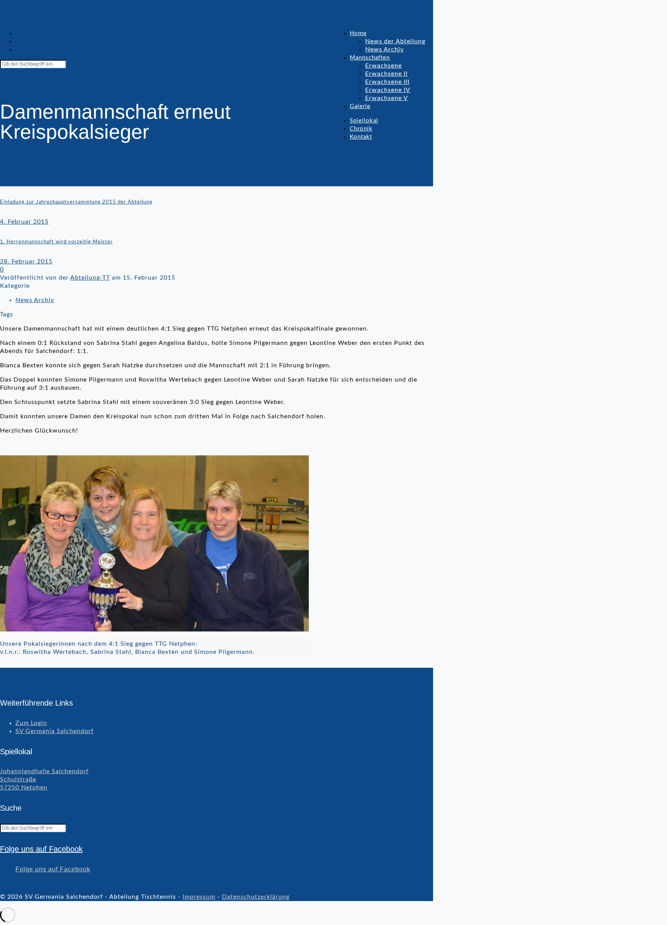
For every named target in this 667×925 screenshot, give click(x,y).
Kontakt (27, 49)
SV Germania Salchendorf (54, 731)
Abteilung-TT (90, 278)
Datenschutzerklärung (255, 897)
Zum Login (31, 723)
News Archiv (34, 300)
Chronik (27, 41)
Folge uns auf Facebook (41, 849)
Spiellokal (30, 33)
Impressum (199, 897)
